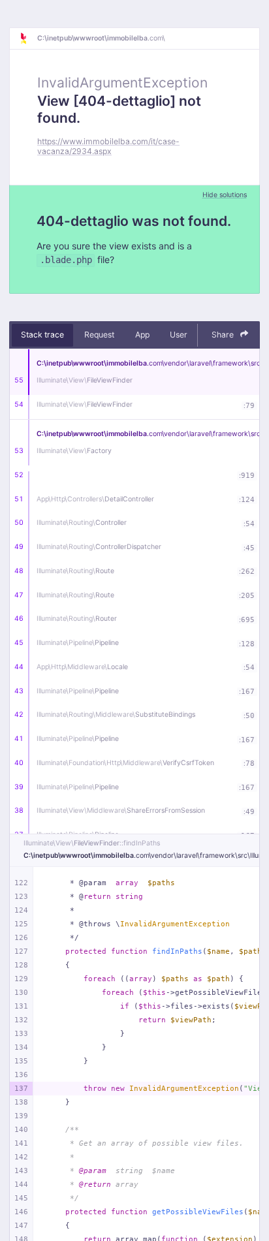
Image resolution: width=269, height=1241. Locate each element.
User (178, 334)
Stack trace (42, 334)
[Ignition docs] (28, 38)
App (142, 334)
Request (99, 334)
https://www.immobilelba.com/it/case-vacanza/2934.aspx (108, 146)
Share (224, 334)
